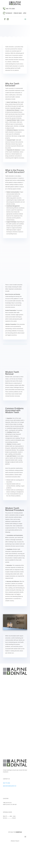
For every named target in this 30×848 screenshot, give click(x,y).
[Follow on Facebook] (4, 790)
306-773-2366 (10, 8)
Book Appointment (11, 745)
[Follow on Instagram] (7, 790)
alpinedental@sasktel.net (9, 786)
